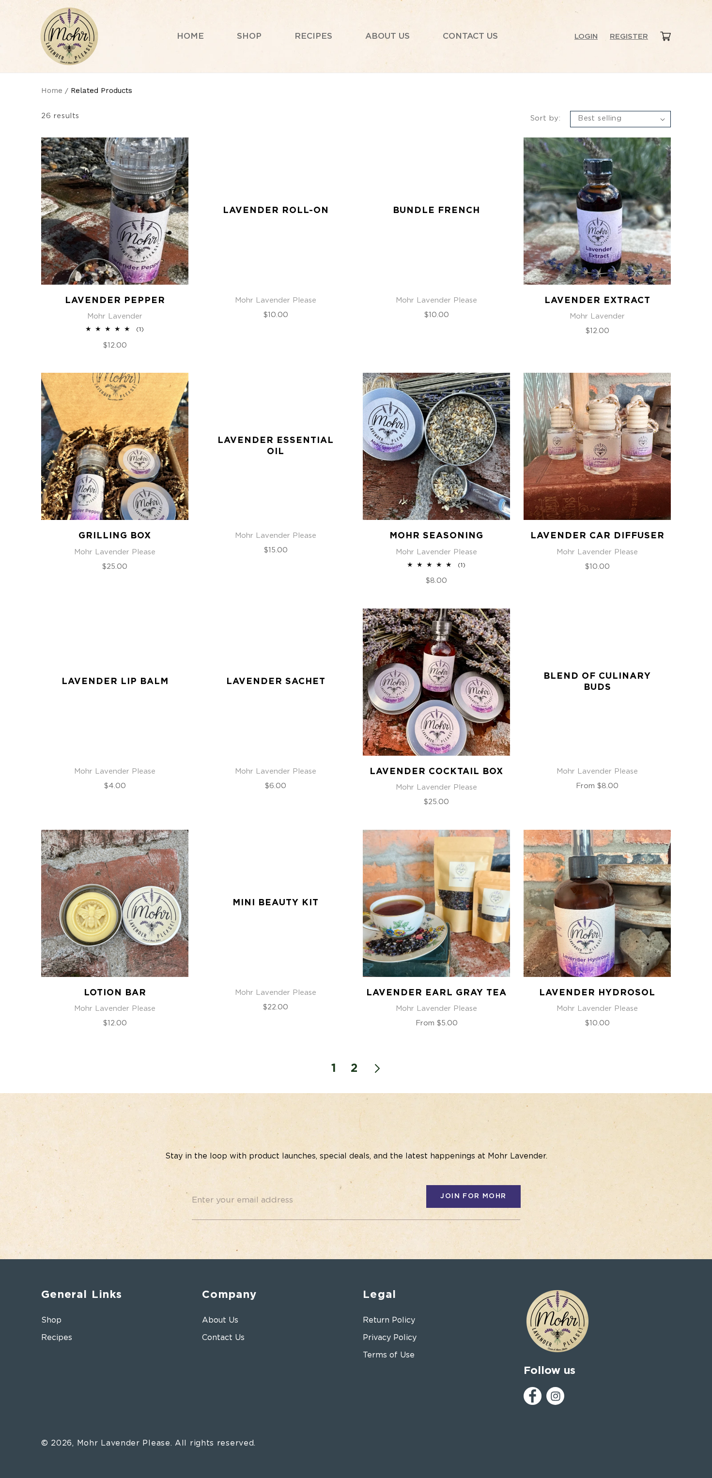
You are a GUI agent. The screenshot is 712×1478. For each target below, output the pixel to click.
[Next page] (376, 1068)
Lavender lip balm (115, 681)
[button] (665, 36)
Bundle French (436, 210)
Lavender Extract (597, 300)
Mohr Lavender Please (123, 1443)
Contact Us (223, 1337)
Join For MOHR (473, 1196)
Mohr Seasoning (436, 536)
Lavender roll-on (276, 210)
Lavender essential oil (275, 446)
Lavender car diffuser (597, 536)
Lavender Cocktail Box (436, 771)
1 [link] (333, 1068)
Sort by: (545, 118)
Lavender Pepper (115, 300)
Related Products (101, 90)
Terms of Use (389, 1355)
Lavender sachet (275, 681)
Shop (51, 1320)
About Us (220, 1320)
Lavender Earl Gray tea (436, 993)
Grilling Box (114, 536)
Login (586, 36)
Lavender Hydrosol (597, 993)
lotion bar (115, 993)
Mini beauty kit (275, 903)
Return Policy (389, 1320)
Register (629, 36)
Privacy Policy (390, 1337)
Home (51, 90)
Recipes (56, 1337)
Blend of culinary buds (597, 682)
